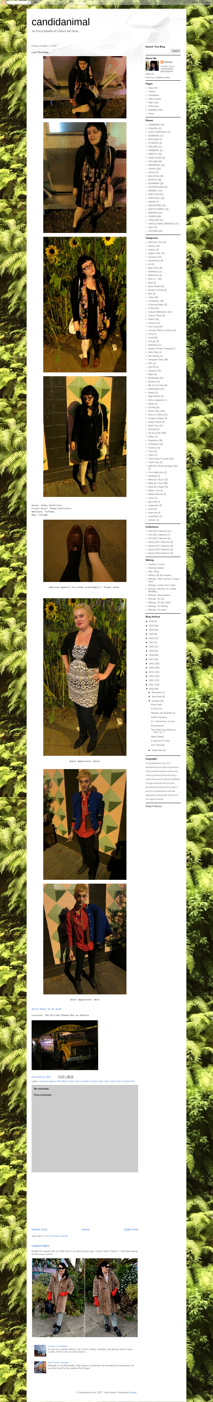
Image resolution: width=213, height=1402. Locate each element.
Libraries (152, 370)
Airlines (151, 246)
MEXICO (152, 179)
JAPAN (151, 169)
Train (150, 455)
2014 (151, 672)
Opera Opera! (157, 736)
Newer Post (39, 1229)
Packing (152, 407)
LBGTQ (152, 367)
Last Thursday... (159, 745)
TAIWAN (152, 216)
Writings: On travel (157, 610)
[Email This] (59, 1077)
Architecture (154, 260)
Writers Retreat (155, 494)
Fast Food (153, 326)
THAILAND (153, 220)
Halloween (153, 345)
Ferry (150, 334)
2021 (151, 642)
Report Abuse (154, 806)
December (157, 692)
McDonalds (153, 378)
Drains (151, 319)
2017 (151, 659)
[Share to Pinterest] (72, 1077)
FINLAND (152, 146)
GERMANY (153, 150)
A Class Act (156, 708)
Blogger (132, 1392)
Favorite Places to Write (160, 330)
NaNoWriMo (154, 389)
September (157, 750)
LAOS (151, 172)
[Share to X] (65, 1077)
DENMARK (153, 135)
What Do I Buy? (156, 479)
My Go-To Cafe (155, 385)
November (157, 696)
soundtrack (153, 516)
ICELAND (153, 161)
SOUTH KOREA (156, 209)
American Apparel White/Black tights (56, 1081)
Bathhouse (153, 271)
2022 (151, 638)
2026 (151, 621)
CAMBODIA (154, 125)
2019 (151, 651)
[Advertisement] (85, 1200)
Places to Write (155, 414)
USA (150, 227)
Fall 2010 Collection (157, 531)
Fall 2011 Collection (157, 534)
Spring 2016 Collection (159, 553)
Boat (150, 282)
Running (152, 429)
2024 (151, 630)
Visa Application (156, 472)
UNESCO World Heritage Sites (163, 466)
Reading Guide (155, 110)
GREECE (152, 154)
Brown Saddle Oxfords (86, 1081)
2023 (151, 634)
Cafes (151, 297)
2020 (151, 646)
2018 (151, 655)
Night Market (154, 396)
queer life (152, 512)
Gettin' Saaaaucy (159, 717)
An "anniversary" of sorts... (164, 721)
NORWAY (153, 190)
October (156, 701)
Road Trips (153, 425)
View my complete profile (158, 77)
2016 (151, 663)
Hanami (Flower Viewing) (160, 348)
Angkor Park (154, 253)
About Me (153, 88)
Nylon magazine (156, 400)
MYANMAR (153, 183)
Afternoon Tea (155, 242)
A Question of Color (160, 741)
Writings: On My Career (159, 602)
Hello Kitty (153, 352)
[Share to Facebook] (69, 1077)
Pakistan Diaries (156, 568)
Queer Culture (155, 422)
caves (151, 498)
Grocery (152, 341)
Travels (151, 91)
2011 (151, 684)
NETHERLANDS (156, 187)
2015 (151, 667)
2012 (151, 680)
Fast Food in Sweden (58, 1362)
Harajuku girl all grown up (163, 713)
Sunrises (152, 447)
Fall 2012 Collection (157, 538)
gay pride (152, 501)
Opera (151, 403)
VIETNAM (153, 231)
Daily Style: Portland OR (122, 1081)
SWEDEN (153, 213)
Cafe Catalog (154, 99)
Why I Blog (153, 571)
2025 (151, 625)
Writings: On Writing (158, 606)
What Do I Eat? (155, 483)
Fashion (152, 323)
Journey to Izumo (156, 564)
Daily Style (104, 1081)
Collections (153, 106)
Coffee (151, 308)
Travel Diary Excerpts (158, 458)
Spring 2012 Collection (159, 546)
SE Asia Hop (154, 433)
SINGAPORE (154, 205)
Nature (151, 392)
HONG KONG (155, 158)
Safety (151, 436)
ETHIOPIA (153, 143)
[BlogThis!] (62, 1077)
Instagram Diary (156, 359)
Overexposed (157, 725)
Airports (152, 249)
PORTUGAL (154, 198)
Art (149, 264)
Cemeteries (153, 95)
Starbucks (153, 440)
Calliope (168, 62)
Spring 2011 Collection (159, 542)
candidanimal (61, 21)
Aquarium (152, 257)
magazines (153, 505)
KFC (150, 363)
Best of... (152, 279)
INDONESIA (154, 165)
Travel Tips (153, 462)
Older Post (131, 1229)
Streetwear (153, 444)
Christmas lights (156, 304)
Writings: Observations (159, 595)
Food (150, 337)
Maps (151, 374)
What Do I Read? (156, 487)
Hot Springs (154, 356)
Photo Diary (154, 411)
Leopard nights (40, 1245)
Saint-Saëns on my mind (46, 1009)
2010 (151, 689)
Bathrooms (153, 275)
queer (151, 509)
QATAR (151, 202)
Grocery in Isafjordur (58, 1346)
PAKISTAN (153, 194)
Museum (152, 381)
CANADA (152, 128)
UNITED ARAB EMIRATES (161, 223)
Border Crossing (156, 290)
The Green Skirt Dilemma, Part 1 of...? (163, 731)
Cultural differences (157, 312)
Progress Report (156, 418)
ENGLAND (153, 139)
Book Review (154, 286)
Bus (150, 293)
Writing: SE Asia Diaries (159, 575)
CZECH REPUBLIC (157, 132)
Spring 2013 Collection (159, 549)
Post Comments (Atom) (56, 1236)
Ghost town (156, 704)
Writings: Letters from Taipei (161, 585)
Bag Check (153, 268)
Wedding (152, 476)
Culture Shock (155, 315)
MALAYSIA (153, 176)
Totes (151, 451)
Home (86, 1229)
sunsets (152, 520)
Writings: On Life (156, 599)
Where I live (154, 490)
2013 (151, 676)
